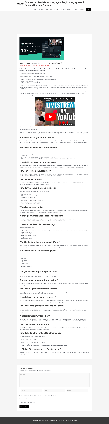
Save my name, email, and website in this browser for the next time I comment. (38, 395)
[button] (58, 9)
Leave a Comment (23, 65)
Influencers (41, 65)
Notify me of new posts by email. (28, 402)
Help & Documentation (33, 65)
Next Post (89, 361)
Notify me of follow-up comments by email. (30, 399)
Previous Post (20, 361)
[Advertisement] (54, 21)
